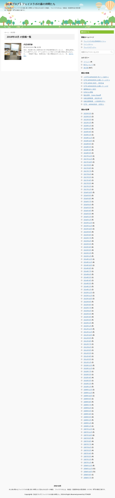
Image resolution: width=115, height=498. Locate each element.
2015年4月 (87, 247)
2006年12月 (88, 466)
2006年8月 (87, 475)
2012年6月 (87, 347)
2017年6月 (87, 174)
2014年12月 (88, 259)
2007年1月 (87, 462)
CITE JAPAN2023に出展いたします (96, 86)
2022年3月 (87, 120)
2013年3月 (87, 320)
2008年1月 (87, 426)
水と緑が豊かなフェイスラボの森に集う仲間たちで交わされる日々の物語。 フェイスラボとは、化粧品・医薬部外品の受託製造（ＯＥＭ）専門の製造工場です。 (57, 489)
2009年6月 (87, 408)
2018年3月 (87, 153)
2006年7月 (87, 478)
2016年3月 (87, 214)
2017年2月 (87, 186)
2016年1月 (87, 220)
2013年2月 (87, 323)
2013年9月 (87, 302)
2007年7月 (87, 444)
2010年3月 (87, 381)
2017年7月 (87, 171)
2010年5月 (87, 374)
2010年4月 (87, 378)
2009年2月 (87, 420)
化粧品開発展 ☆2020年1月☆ (94, 101)
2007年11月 (88, 432)
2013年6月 (87, 311)
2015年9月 (87, 232)
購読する (86, 32)
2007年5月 (87, 450)
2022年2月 (87, 123)
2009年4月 (87, 414)
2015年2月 (87, 253)
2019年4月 (87, 132)
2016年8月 (87, 198)
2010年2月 (87, 384)
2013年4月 (87, 317)
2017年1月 (87, 189)
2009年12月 (88, 390)
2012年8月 (87, 341)
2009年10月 (88, 396)
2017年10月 (88, 162)
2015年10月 (88, 229)
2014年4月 (87, 280)
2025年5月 (87, 114)
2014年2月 (87, 286)
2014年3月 (87, 283)
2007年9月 (87, 438)
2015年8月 (87, 235)
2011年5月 (87, 353)
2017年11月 (88, 159)
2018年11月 (88, 138)
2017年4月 (87, 180)
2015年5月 (87, 244)
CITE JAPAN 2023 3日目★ (94, 83)
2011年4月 (87, 356)
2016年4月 (87, 211)
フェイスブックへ (90, 47)
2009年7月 (87, 405)
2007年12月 (88, 429)
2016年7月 (87, 202)
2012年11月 (88, 332)
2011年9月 (87, 350)
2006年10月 (88, 472)
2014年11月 (88, 262)
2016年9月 (87, 195)
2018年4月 (87, 150)
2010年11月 (88, 368)
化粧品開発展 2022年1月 (93, 98)
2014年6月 (87, 274)
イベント (87, 62)
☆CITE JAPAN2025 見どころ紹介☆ (96, 77)
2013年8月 (87, 305)
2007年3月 (87, 456)
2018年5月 (87, 147)
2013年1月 (87, 326)
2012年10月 (88, 335)
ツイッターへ (88, 44)
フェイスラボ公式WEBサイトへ (95, 41)
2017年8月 (87, 168)
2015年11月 (88, 226)
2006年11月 (88, 469)
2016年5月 (87, 208)
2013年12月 (88, 293)
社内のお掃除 (88, 92)
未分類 (38, 47)
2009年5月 (87, 411)
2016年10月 (88, 192)
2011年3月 (87, 359)
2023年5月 (87, 117)
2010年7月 (87, 371)
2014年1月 (87, 290)
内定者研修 (28, 44)
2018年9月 (87, 144)
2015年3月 (87, 250)
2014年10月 (88, 265)
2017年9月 (87, 165)
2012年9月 (87, 338)
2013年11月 (88, 296)
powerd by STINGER (84, 494)
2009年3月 (87, 417)
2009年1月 (87, 423)
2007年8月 (87, 441)
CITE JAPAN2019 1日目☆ (94, 104)
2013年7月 (87, 308)
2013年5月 (87, 314)
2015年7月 (87, 238)
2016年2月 (87, 217)
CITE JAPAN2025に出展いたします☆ (97, 80)
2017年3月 (87, 183)
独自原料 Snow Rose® (92, 95)
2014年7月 (87, 271)
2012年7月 (87, 344)
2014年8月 (87, 268)
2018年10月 (88, 141)
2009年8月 (87, 402)
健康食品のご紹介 (90, 89)
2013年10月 (88, 299)
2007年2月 (87, 459)
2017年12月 (88, 156)
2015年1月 (87, 256)
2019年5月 (87, 129)
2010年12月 (88, 365)
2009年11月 (88, 393)
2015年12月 (88, 223)
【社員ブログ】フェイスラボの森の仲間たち (29, 4)
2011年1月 (87, 362)
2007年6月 (87, 447)
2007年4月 (87, 453)
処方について (88, 65)
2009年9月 (87, 399)
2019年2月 (87, 135)
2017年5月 (87, 177)
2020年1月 (87, 126)
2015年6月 (87, 241)
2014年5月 (87, 277)
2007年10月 (88, 435)
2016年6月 (87, 205)
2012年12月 (88, 329)
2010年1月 (87, 387)
